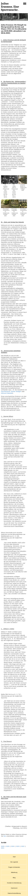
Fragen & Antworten (14, 867)
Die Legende (14, 862)
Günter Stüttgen (16, 391)
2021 (2, 848)
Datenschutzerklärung (14, 893)
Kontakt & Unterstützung (14, 883)
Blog (14, 877)
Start (14, 856)
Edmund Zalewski (7, 393)
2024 (12, 846)
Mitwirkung (14, 872)
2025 (7, 846)
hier (5, 836)
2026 (2, 846)
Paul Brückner (5, 391)
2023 (17, 846)
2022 (22, 846)
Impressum (14, 888)
